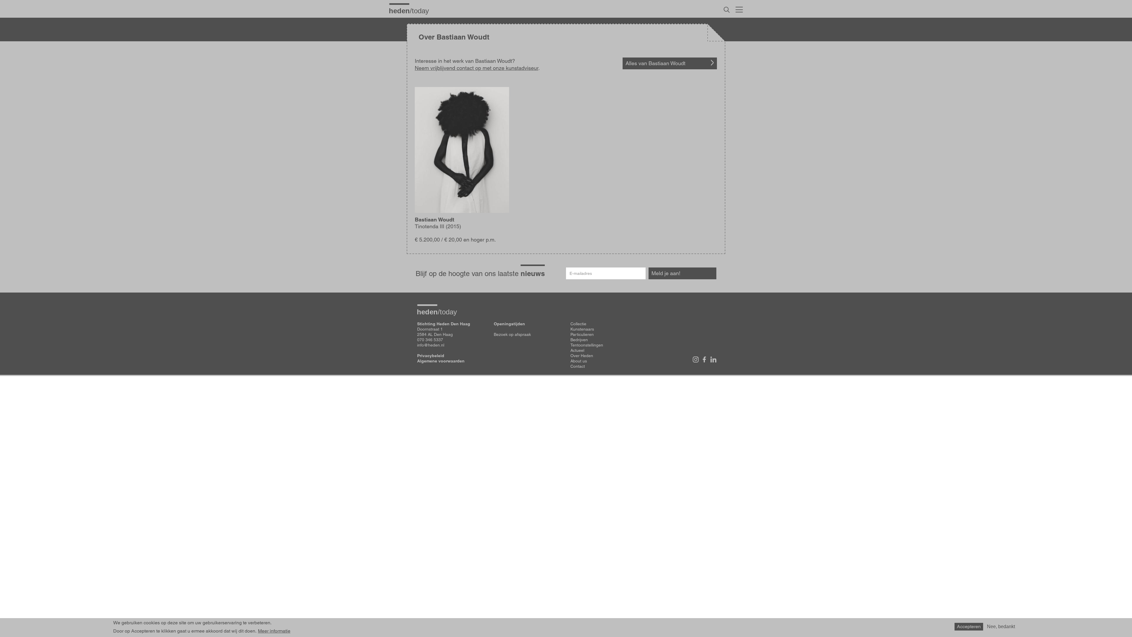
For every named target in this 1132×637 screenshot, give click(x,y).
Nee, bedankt (1001, 626)
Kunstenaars (582, 329)
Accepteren (969, 626)
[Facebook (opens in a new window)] (704, 359)
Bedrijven (579, 339)
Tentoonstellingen (586, 345)
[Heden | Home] (411, 10)
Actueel (577, 350)
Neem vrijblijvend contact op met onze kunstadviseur (476, 68)
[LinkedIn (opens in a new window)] (713, 359)
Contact (577, 366)
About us (578, 361)
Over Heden (581, 355)
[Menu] (739, 9)
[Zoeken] (727, 10)
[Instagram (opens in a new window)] (696, 359)
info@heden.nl (430, 345)
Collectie (578, 323)
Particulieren (582, 334)
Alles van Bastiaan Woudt (655, 63)
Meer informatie (274, 631)
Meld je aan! (665, 273)
